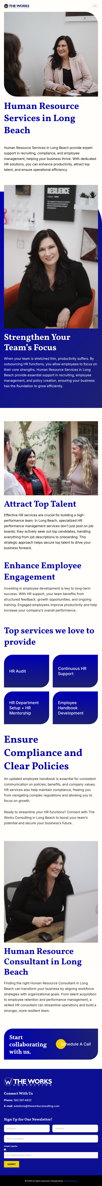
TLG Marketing (70, 1181)
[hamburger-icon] (95, 6)
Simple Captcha (11, 1146)
